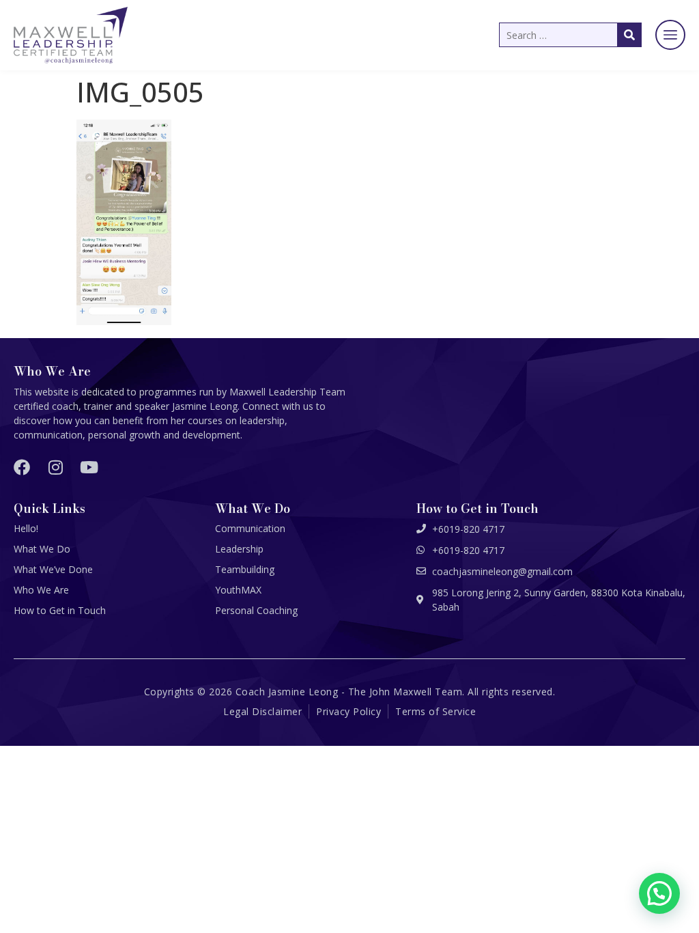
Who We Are (41, 589)
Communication (250, 528)
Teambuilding (244, 569)
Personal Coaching (256, 610)
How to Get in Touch (60, 610)
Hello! (26, 528)
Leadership (239, 548)
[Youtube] (89, 467)
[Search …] (570, 35)
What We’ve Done (53, 569)
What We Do (42, 548)
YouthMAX (238, 589)
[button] (670, 35)
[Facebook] (22, 467)
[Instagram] (55, 467)
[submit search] (629, 35)
